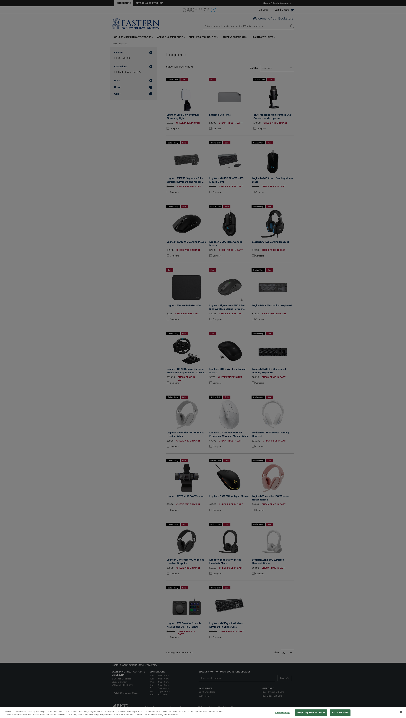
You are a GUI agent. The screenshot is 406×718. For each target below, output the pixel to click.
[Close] (400, 712)
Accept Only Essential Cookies (311, 712)
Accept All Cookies (340, 712)
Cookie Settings (282, 712)
